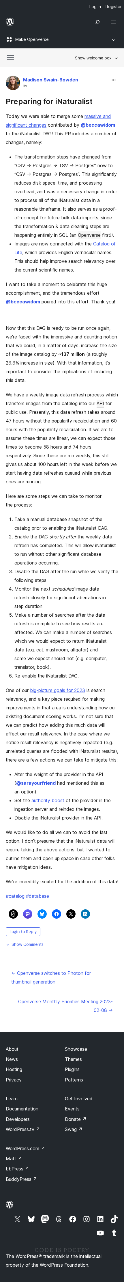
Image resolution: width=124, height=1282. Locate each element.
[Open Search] (97, 22)
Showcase (76, 1049)
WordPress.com (25, 1148)
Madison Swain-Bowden (50, 80)
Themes (73, 1059)
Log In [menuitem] (95, 6)
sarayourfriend (36, 783)
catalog (15, 896)
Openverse (89, 235)
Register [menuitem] (114, 6)
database (37, 896)
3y (25, 86)
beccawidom (98, 125)
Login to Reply (23, 931)
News (12, 1059)
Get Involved (79, 1098)
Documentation (22, 1109)
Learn (12, 1098)
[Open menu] (115, 22)
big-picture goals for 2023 (57, 690)
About (12, 1049)
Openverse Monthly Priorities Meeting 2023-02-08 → (65, 1006)
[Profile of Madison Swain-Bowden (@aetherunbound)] (13, 84)
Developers (18, 1119)
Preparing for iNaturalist (49, 101)
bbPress (17, 1169)
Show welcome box (93, 57)
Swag (73, 1129)
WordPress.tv (23, 1129)
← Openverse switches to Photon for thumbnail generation (51, 977)
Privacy (14, 1080)
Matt (14, 1158)
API (100, 403)
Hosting (14, 1069)
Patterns (74, 1080)
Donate (76, 1119)
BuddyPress (21, 1179)
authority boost (47, 800)
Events (72, 1109)
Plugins (72, 1069)
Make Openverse (32, 39)
